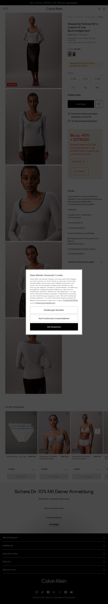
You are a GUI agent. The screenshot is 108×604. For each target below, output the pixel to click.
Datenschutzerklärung (45, 303)
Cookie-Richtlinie (70, 300)
